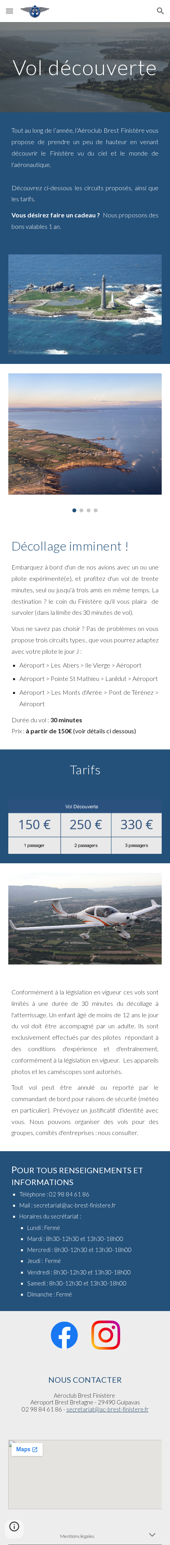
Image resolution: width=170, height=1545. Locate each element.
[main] (85, 67)
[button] (9, 11)
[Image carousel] (85, 442)
